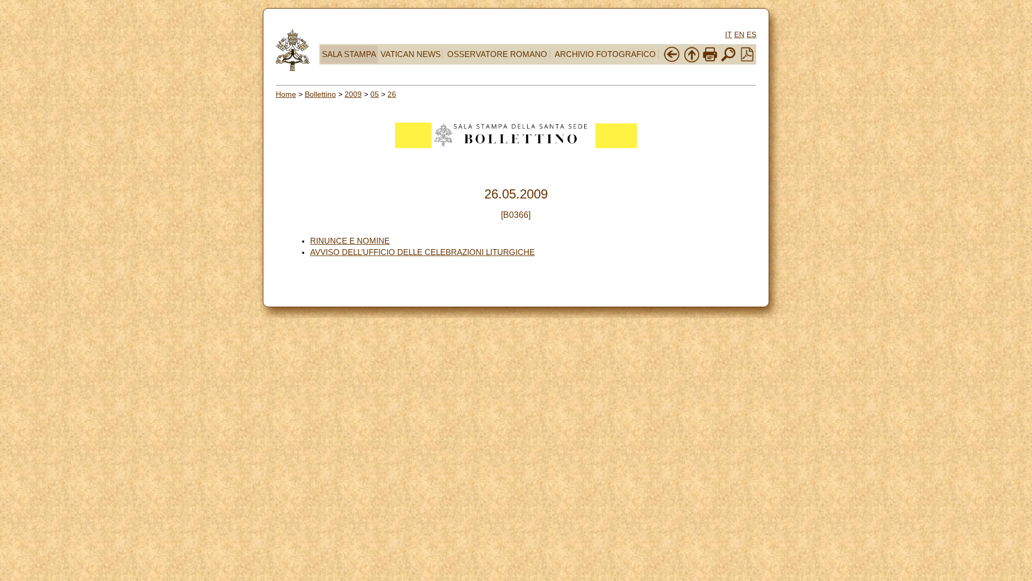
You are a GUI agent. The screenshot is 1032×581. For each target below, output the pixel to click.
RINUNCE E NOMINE (350, 241)
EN (739, 34)
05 (374, 94)
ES (751, 34)
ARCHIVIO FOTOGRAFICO (605, 54)
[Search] (728, 60)
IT (728, 34)
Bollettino (320, 94)
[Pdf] (747, 58)
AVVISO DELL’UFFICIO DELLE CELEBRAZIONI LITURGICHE (422, 252)
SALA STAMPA (349, 54)
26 (392, 94)
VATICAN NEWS (411, 54)
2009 (353, 94)
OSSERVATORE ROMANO (497, 54)
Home (286, 94)
